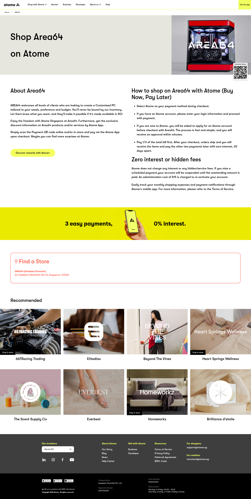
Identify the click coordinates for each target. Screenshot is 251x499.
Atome (7, 12)
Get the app (245, 5)
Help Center (108, 461)
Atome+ (55, 4)
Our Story (107, 449)
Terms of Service (163, 449)
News (104, 457)
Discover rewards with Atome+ (33, 152)
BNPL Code (161, 461)
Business (67, 4)
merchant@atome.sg (198, 459)
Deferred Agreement (165, 457)
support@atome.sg (197, 447)
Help (108, 4)
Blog (104, 453)
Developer (80, 4)
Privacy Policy (162, 453)
